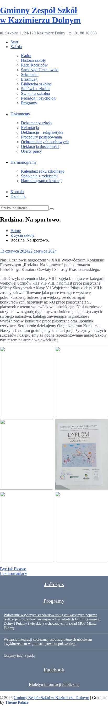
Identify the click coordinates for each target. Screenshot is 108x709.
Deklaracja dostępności (40, 146)
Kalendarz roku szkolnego (42, 171)
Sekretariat (30, 74)
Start (14, 42)
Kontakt (17, 191)
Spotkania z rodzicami (39, 176)
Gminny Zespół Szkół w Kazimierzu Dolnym (40, 15)
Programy (29, 103)
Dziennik (18, 196)
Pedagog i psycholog (38, 98)
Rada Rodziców (34, 65)
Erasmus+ (29, 79)
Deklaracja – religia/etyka (42, 132)
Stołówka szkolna (35, 88)
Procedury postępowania (41, 137)
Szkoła (16, 46)
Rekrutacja (30, 127)
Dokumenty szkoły (36, 123)
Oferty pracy (31, 151)
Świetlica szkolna (35, 93)
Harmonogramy (23, 162)
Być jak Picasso (13, 569)
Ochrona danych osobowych (45, 142)
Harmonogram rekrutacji (41, 180)
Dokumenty (20, 114)
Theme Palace (17, 702)
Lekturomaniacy (13, 573)
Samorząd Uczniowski (39, 70)
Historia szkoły (33, 60)
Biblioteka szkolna (36, 84)
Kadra (26, 55)
